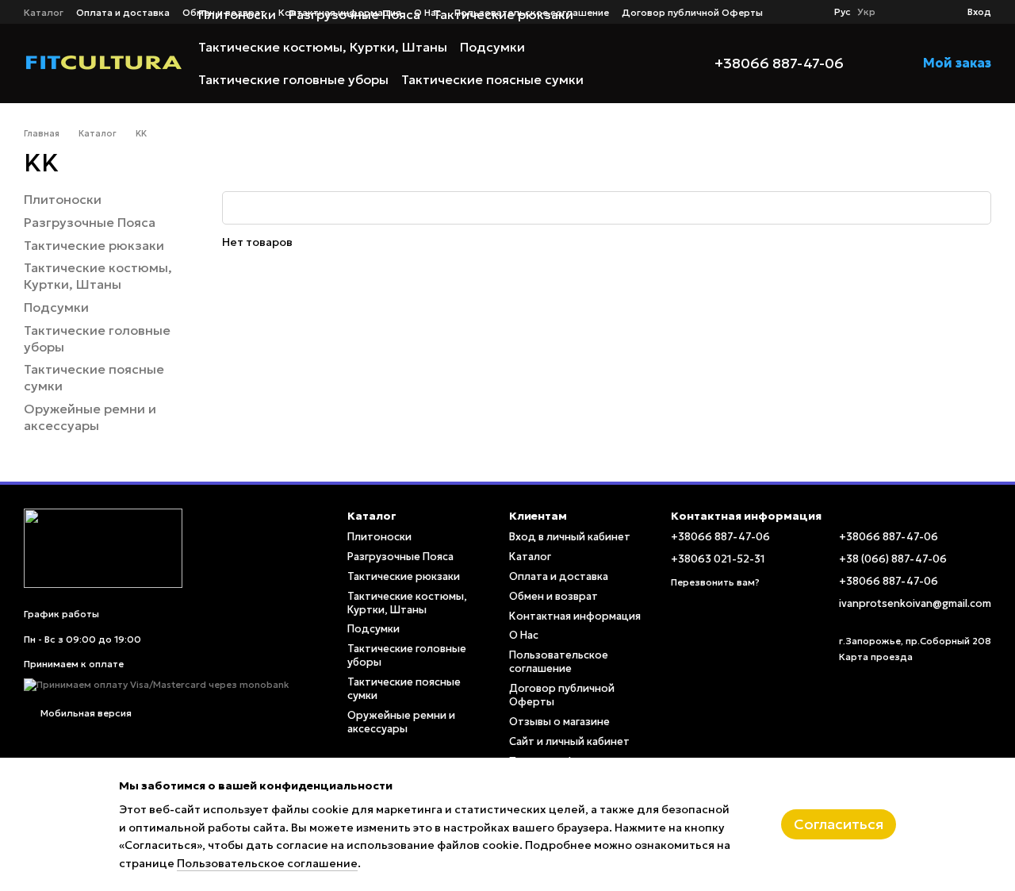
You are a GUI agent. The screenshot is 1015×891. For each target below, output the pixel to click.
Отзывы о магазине (559, 721)
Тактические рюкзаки (94, 244)
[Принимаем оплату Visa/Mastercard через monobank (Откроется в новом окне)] (156, 683)
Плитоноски (63, 199)
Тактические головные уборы (293, 79)
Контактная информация (575, 616)
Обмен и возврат (553, 596)
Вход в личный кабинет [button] (569, 536)
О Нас (523, 635)
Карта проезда (876, 656)
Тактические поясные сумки (492, 79)
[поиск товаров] (654, 63)
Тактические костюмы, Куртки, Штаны (322, 47)
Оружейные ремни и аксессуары (303, 112)
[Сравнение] (897, 12)
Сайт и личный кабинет (569, 741)
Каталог (530, 556)
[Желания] (926, 12)
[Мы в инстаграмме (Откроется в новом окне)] (808, 12)
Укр (866, 12)
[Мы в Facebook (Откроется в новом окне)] (789, 12)
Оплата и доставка (558, 576)
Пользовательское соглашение (558, 661)
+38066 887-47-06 (779, 63)
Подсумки (492, 47)
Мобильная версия (85, 713)
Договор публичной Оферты (692, 12)
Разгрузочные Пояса (89, 222)
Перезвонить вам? (715, 582)
